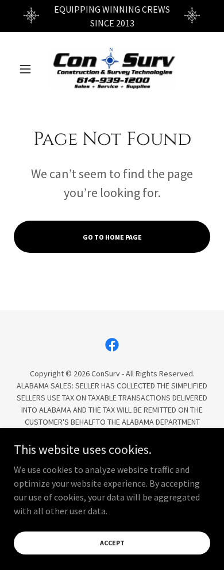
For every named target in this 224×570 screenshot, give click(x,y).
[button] (28, 68)
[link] (112, 69)
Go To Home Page (112, 237)
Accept (112, 542)
